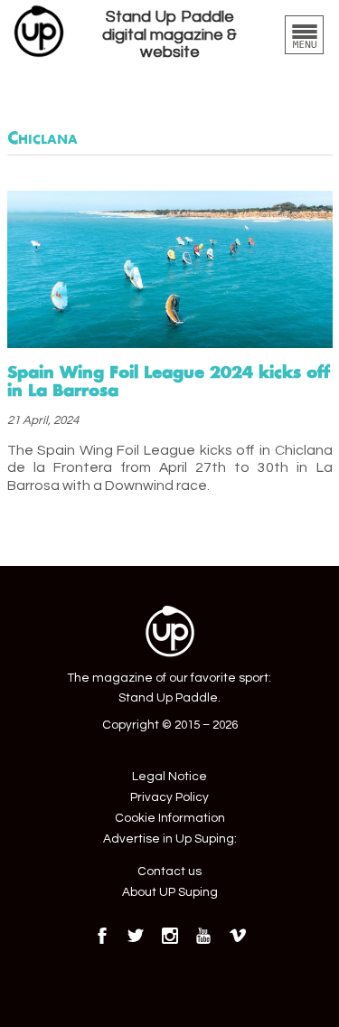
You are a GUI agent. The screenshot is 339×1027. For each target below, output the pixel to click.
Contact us (169, 871)
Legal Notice (169, 776)
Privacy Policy (169, 797)
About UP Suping (170, 892)
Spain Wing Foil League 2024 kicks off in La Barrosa (168, 381)
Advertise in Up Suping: (170, 839)
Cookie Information (170, 818)
